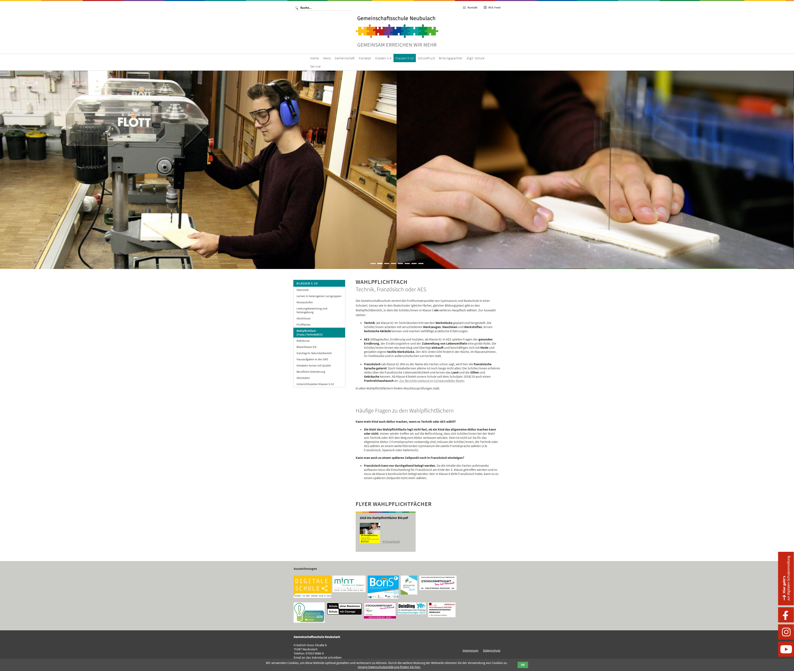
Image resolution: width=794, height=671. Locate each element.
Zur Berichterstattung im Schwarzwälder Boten (431, 380)
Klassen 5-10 (307, 283)
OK (523, 664)
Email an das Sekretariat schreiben (318, 657)
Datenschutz (491, 650)
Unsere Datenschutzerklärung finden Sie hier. (389, 667)
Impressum (470, 650)
